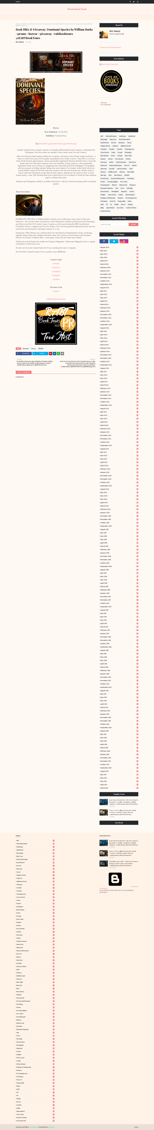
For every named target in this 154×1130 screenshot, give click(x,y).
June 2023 (119, 375)
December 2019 (119, 516)
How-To (126, 165)
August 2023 (119, 368)
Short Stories (105, 191)
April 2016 (119, 664)
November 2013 (119, 761)
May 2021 (119, 459)
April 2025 (119, 301)
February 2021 (119, 469)
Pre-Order (123, 181)
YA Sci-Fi (112, 201)
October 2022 (119, 402)
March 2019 (119, 546)
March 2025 (119, 304)
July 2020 (119, 492)
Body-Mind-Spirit (124, 139)
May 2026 (119, 257)
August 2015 (119, 691)
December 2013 (119, 758)
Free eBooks (119, 159)
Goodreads (56, 271)
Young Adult (121, 201)
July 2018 (119, 573)
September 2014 (119, 727)
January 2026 (119, 271)
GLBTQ (128, 159)
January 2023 (119, 392)
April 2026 (119, 261)
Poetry (103, 181)
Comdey (111, 149)
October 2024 (119, 321)
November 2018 (119, 560)
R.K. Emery (20, 42)
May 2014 (119, 741)
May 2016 (119, 660)
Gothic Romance (121, 162)
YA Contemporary (131, 198)
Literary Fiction (122, 168)
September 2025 (119, 284)
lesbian (130, 204)
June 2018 (119, 576)
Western (120, 198)
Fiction (110, 159)
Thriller (103, 195)
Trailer (120, 195)
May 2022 (119, 419)
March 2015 (119, 707)
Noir (110, 175)
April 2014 (119, 744)
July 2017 (119, 613)
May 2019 (119, 539)
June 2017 (119, 617)
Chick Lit (115, 146)
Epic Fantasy (104, 155)
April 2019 (119, 543)
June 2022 (119, 415)
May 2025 (119, 298)
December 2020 (119, 476)
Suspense (124, 191)
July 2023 (119, 372)
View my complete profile (116, 34)
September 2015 (119, 687)
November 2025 (119, 278)
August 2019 (119, 529)
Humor (134, 165)
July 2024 (119, 331)
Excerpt (119, 155)
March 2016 (119, 667)
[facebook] (130, 2)
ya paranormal (105, 211)
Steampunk (114, 191)
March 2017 (119, 627)
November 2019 (119, 519)
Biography (104, 139)
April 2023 (119, 382)
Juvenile (111, 168)
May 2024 (119, 338)
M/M (130, 168)
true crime (120, 208)
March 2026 (119, 264)
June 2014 (119, 738)
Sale (116, 188)
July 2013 (119, 775)
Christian (103, 149)
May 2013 (119, 781)
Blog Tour (113, 139)
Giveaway (26, 348)
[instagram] (137, 2)
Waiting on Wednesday (108, 198)
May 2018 (119, 580)
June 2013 (119, 778)
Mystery (122, 172)
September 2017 (119, 607)
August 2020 (119, 489)
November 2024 (119, 318)
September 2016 (119, 647)
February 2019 (119, 550)
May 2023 (119, 378)
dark (102, 204)
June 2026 (119, 254)
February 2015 (119, 711)
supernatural (110, 208)
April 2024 (119, 341)
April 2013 (119, 785)
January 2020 (119, 513)
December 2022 (119, 395)
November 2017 (119, 600)
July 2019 (119, 533)
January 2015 (119, 714)
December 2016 (119, 637)
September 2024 (119, 325)
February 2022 (119, 429)
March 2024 (119, 345)
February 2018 (119, 590)
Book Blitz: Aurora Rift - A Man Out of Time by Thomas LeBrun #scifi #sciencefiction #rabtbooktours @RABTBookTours (123, 863)
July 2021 (119, 452)
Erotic (113, 155)
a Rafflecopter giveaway (55, 299)
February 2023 (119, 388)
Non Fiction (118, 175)
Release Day (123, 185)
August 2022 (119, 408)
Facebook (56, 267)
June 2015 (119, 697)
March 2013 (119, 788)
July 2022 (119, 412)
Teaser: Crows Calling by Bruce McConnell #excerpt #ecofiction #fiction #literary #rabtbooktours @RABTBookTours (122, 812)
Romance (133, 185)
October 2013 (119, 764)
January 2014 (119, 754)
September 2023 (119, 365)
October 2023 (119, 361)
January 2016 (119, 674)
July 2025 (119, 291)
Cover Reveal (105, 152)
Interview (104, 168)
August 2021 (119, 449)
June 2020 (119, 496)
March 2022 (119, 425)
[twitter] (133, 2)
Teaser (132, 191)
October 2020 (119, 482)
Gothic (111, 162)
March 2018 (119, 586)
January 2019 (119, 553)
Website (56, 263)
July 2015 (119, 694)
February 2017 (119, 630)
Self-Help (129, 188)
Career (129, 142)
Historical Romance (115, 165)
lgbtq (102, 208)
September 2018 (119, 566)
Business (122, 142)
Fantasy (103, 159)
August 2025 (119, 288)
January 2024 (119, 351)
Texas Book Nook (77, 9)
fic (111, 204)
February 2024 (119, 348)
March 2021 (119, 466)
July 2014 (119, 734)
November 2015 (119, 680)
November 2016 (119, 640)
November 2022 (119, 398)
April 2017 (119, 623)
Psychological (105, 185)
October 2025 (119, 281)
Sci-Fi (122, 188)
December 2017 (119, 597)
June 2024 (119, 335)
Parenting (130, 178)
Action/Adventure (111, 136)
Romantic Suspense (107, 188)
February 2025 (119, 308)
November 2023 (119, 358)
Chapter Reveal (105, 146)
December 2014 (119, 717)
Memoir (103, 172)
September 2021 (119, 445)
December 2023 (119, 355)
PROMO (23, 24)
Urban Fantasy (130, 195)
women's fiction (131, 208)
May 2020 (119, 499)
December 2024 (119, 314)
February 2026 (119, 267)
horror (33, 348)
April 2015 (119, 704)
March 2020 (119, 506)
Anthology (122, 136)
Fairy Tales (128, 155)
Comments (106, 105)
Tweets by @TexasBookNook (110, 47)
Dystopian (128, 152)
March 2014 (119, 748)
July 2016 (119, 654)
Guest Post (132, 162)
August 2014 (119, 731)
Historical (104, 165)
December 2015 (119, 677)
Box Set (113, 142)
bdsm (129, 201)
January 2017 (119, 633)
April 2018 (119, 583)
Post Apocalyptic (112, 181)
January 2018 (119, 593)
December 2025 (119, 274)
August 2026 (119, 247)
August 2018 (119, 570)
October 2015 (119, 684)
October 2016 (119, 644)
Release (114, 185)
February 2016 (119, 670)
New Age (103, 175)
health (116, 204)
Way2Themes (33, 1127)
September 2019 (119, 526)
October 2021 (119, 442)
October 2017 (119, 603)
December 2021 (119, 435)
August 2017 (119, 610)
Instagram (56, 275)
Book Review (105, 142)
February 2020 (119, 509)
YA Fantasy (104, 201)
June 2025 (119, 294)
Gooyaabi (51, 1127)
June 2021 (119, 455)
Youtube (56, 279)
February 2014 (119, 751)
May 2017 (119, 620)
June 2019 (119, 536)
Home (18, 2)
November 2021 (119, 439)
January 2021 (119, 472)
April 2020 (119, 503)
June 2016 (119, 657)
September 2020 (119, 486)
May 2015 (119, 701)
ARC (102, 136)
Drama (120, 152)
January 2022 (119, 432)
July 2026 (119, 251)
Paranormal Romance (118, 178)
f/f (107, 204)
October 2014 (119, 724)
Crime (113, 152)
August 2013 (119, 771)
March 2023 (119, 385)
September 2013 (119, 768)
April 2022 (119, 422)
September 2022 (119, 405)
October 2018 (119, 563)
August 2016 (119, 650)
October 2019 (119, 523)
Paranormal (104, 178)
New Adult (130, 172)
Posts (104, 103)
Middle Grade (112, 172)
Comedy (119, 149)
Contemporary (129, 149)
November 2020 (119, 479)
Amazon (56, 291)
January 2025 (119, 311)
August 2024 (119, 328)
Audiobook (131, 136)
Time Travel (112, 195)
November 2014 (119, 721)
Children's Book (126, 146)
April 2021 (119, 462)
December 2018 (119, 556)
